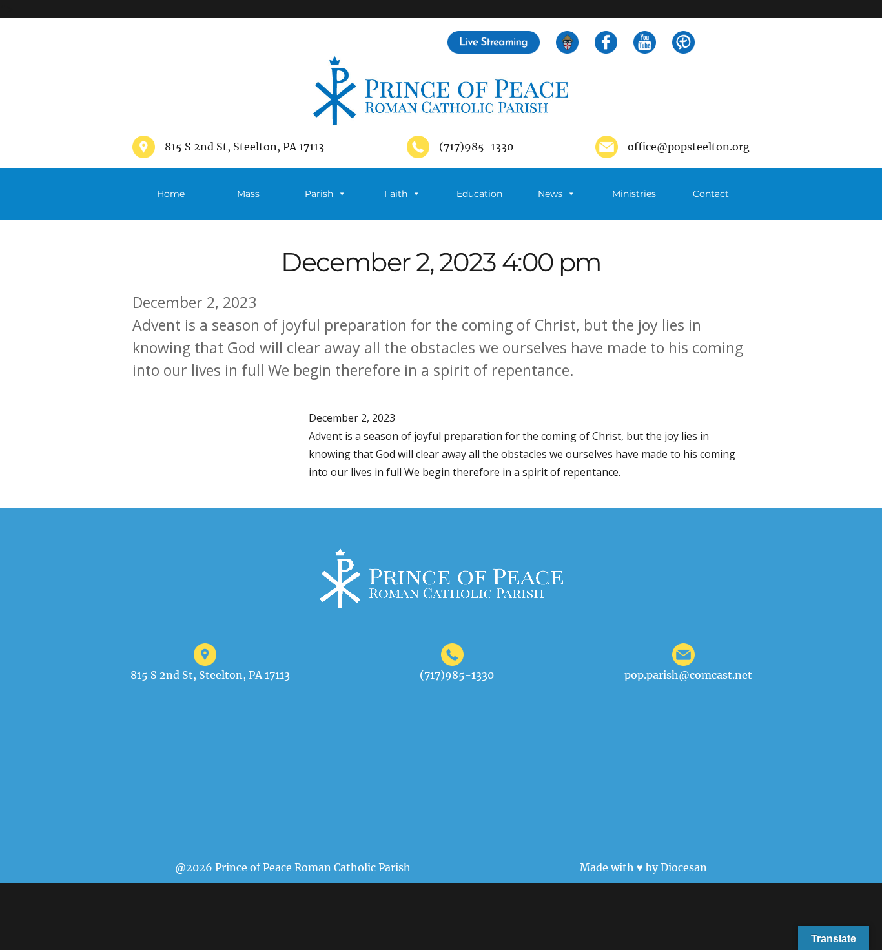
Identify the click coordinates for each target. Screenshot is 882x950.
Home (171, 194)
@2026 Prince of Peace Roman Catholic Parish (293, 867)
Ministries (634, 194)
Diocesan (684, 867)
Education (479, 194)
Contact (711, 194)
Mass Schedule (248, 204)
